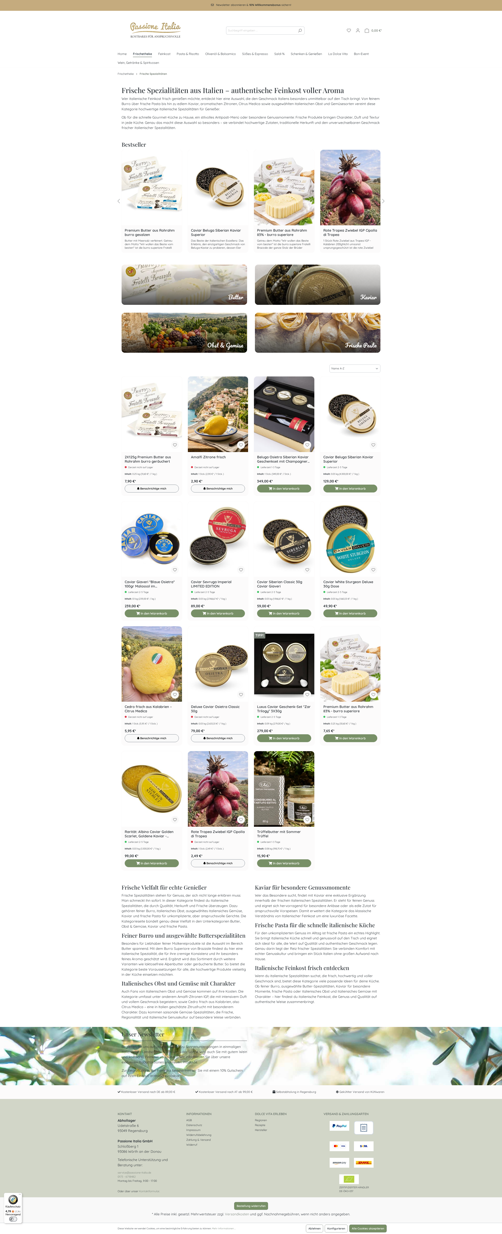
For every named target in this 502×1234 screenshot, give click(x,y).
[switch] (13, 1219)
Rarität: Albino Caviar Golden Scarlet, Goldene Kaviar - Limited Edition (149, 834)
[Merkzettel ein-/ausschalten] (175, 445)
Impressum (193, 1130)
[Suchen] (300, 30)
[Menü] (19, 1195)
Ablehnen (314, 1228)
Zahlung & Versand (198, 1140)
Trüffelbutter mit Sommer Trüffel (279, 834)
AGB (189, 1120)
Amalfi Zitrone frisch (208, 457)
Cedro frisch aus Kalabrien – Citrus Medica (148, 709)
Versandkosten (237, 1214)
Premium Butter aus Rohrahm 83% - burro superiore (287, 201)
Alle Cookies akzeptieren (368, 1228)
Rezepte (260, 1125)
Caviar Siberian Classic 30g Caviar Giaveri (279, 584)
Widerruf (191, 1144)
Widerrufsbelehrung (198, 1135)
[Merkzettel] (348, 30)
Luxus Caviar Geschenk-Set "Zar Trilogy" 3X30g (284, 709)
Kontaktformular (149, 1191)
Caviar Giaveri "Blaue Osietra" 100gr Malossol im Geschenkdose (150, 584)
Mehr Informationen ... (224, 1228)
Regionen (261, 1120)
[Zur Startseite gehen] (152, 29)
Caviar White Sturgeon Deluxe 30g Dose (348, 584)
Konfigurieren (336, 1228)
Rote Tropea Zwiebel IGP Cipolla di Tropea (353, 201)
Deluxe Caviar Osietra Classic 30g (215, 709)
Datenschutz (194, 1125)
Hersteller (261, 1130)
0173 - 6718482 (127, 1176)
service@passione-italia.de (134, 1172)
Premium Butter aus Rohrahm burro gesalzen (155, 201)
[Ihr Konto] (357, 30)
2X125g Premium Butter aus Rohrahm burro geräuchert (148, 459)
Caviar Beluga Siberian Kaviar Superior (221, 201)
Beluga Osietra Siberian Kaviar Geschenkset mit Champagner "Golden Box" (283, 459)
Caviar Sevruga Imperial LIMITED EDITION (211, 584)
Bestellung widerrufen (251, 1206)
